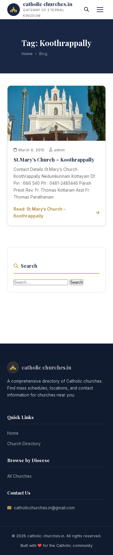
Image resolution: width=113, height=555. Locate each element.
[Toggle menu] (100, 9)
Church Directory (24, 443)
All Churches (19, 476)
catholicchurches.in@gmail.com (44, 507)
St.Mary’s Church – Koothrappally (54, 159)
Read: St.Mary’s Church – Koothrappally (39, 212)
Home (27, 53)
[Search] (86, 10)
